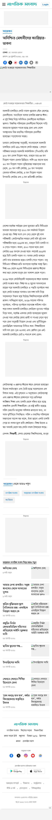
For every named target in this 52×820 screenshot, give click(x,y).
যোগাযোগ (23, 788)
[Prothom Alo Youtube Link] (34, 756)
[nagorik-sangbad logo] (26, 725)
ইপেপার (43, 736)
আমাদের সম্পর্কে (12, 783)
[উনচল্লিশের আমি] (40, 667)
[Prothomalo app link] (16, 771)
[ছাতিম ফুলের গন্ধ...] (40, 650)
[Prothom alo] (22, 5)
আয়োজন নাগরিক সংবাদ (34, 493)
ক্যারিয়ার (9, 500)
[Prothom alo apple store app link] (36, 771)
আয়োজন (7, 31)
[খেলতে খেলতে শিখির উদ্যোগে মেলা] (40, 683)
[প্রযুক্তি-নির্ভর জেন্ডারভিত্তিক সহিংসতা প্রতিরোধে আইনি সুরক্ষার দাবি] (40, 631)
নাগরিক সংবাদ (11, 493)
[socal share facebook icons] (5, 64)
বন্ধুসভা (22, 736)
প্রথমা (18, 741)
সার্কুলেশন (37, 783)
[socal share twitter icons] (10, 64)
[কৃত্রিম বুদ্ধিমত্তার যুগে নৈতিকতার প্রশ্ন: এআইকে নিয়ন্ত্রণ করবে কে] (40, 609)
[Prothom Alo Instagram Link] (27, 756)
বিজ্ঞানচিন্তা (38, 730)
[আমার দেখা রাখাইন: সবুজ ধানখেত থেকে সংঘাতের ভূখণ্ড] (40, 590)
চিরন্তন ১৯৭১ (32, 736)
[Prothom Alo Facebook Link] (12, 756)
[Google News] (40, 756)
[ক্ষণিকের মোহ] (40, 573)
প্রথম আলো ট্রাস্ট (10, 736)
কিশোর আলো (26, 730)
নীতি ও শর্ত (11, 788)
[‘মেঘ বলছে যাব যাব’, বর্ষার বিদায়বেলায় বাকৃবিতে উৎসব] (40, 701)
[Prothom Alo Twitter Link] (20, 756)
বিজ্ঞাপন (26, 783)
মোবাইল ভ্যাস (28, 741)
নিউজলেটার (36, 788)
